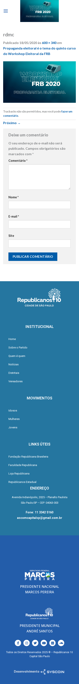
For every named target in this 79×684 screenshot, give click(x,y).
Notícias (13, 364)
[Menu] (5, 11)
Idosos (12, 410)
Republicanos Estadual (22, 482)
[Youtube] (44, 643)
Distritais (13, 372)
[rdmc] (39, 82)
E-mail (13, 216)
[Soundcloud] (61, 643)
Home (12, 339)
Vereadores (15, 381)
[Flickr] (52, 643)
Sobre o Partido (17, 347)
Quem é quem (16, 356)
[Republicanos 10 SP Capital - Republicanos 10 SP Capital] (40, 11)
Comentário (17, 160)
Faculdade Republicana (22, 465)
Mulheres (14, 419)
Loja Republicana (18, 473)
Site (11, 235)
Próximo (12, 123)
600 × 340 (49, 43)
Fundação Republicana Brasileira (28, 456)
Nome (13, 197)
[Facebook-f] (18, 643)
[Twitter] (35, 643)
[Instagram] (26, 643)
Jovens (12, 427)
